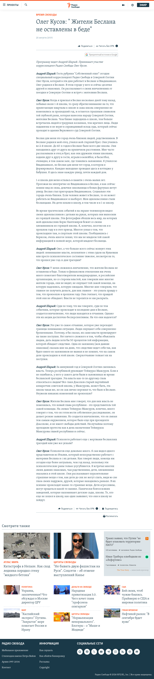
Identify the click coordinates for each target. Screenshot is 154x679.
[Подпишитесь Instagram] (115, 652)
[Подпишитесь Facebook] (87, 652)
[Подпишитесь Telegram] (108, 652)
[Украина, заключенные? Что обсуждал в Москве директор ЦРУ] (12, 589)
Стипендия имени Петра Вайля (19, 656)
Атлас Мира (11, 562)
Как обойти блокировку (52, 656)
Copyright (44, 667)
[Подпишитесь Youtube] (101, 652)
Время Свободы (46, 15)
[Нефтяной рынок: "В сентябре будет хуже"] (112, 613)
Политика (27, 587)
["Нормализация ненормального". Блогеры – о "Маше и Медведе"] (62, 617)
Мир (24, 610)
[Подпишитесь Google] (80, 652)
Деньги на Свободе (82, 587)
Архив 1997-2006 (11, 662)
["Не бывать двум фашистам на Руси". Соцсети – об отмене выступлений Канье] (77, 546)
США (124, 587)
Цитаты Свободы (65, 562)
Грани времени (130, 610)
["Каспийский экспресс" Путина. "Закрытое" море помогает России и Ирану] (12, 613)
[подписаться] (137, 652)
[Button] (85, 46)
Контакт (6, 667)
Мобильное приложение (15, 650)
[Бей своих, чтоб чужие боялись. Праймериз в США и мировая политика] (112, 589)
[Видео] (123, 5)
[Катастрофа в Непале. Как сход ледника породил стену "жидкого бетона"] (27, 546)
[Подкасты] (130, 652)
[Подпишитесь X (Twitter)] (94, 652)
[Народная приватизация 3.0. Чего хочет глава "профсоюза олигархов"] (62, 589)
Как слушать (46, 650)
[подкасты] (132, 5)
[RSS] (122, 652)
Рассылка (44, 662)
